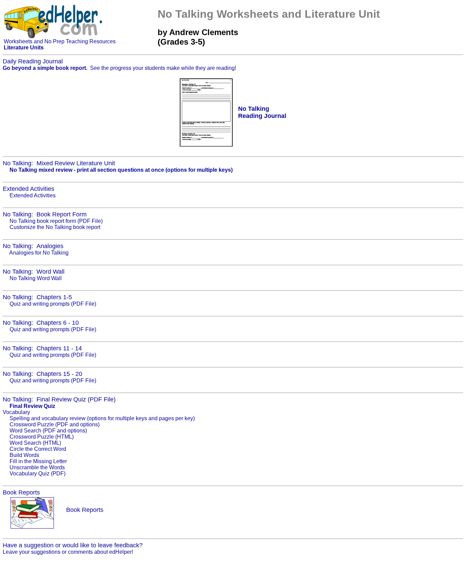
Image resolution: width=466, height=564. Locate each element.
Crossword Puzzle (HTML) (42, 437)
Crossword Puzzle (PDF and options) (55, 424)
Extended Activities (33, 195)
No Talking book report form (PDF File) (56, 221)
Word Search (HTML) (35, 443)
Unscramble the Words (37, 467)
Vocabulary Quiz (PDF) (37, 473)
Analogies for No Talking (39, 253)
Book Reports (84, 509)
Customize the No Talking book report (55, 227)
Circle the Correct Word (38, 449)
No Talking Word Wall (36, 278)
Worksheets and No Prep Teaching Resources (60, 41)
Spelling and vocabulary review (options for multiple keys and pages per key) (102, 418)
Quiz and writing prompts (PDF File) (53, 304)
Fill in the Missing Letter (38, 461)
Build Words (24, 455)
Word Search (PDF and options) (48, 430)
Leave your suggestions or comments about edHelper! (68, 552)
